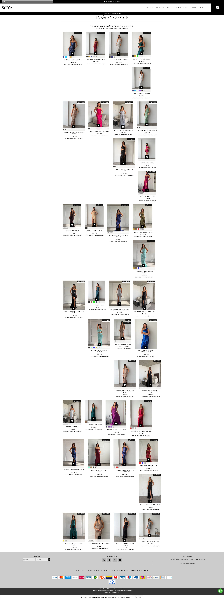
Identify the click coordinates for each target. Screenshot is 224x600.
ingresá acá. (117, 590)
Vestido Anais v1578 (72, 230)
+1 (91, 128)
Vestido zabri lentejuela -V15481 (99, 470)
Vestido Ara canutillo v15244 (150, 504)
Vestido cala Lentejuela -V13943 (74, 544)
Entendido (137, 597)
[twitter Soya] (115, 560)
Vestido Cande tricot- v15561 (74, 470)
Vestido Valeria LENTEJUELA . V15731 (118, 235)
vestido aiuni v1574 (72, 426)
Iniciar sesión (116, 1)
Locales (169, 8)
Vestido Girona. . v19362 (142, 93)
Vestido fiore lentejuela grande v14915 (146, 351)
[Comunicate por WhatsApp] (220, 590)
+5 (144, 90)
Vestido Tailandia (147, 163)
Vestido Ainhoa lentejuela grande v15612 (125, 470)
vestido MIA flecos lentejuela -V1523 (74, 133)
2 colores (65, 227)
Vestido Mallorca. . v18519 (119, 59)
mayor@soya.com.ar (200, 559)
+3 (114, 56)
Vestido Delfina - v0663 (94, 424)
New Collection (148, 8)
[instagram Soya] (104, 560)
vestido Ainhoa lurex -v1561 (119, 310)
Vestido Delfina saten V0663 (116, 429)
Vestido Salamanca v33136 (73, 60)
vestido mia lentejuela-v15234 (141, 431)
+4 (139, 127)
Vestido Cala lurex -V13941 (143, 232)
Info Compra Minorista (180, 8)
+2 (72, 56)
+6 (114, 341)
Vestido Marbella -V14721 (94, 231)
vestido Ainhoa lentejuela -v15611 (125, 391)
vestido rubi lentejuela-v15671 (99, 543)
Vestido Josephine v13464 (148, 466)
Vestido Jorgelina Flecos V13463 (124, 170)
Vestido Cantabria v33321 (96, 59)
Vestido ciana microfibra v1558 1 (125, 544)
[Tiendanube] (112, 593)
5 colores (141, 193)
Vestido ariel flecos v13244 (123, 130)
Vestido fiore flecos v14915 (147, 130)
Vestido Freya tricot (97, 305)
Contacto (201, 8)
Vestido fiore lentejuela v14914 (144, 271)
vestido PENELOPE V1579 (147, 196)
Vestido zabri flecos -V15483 (99, 131)
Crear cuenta (109, 1)
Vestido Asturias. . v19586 (141, 59)
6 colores (141, 160)
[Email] (120, 560)
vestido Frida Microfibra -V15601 (151, 391)
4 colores (111, 306)
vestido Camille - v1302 (123, 344)
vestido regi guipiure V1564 (150, 541)
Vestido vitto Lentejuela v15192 (99, 351)
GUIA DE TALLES (160, 8)
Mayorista (193, 8)
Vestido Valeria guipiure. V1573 (144, 311)
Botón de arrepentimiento (126, 590)
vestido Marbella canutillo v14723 (74, 312)
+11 (66, 540)
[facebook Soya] (109, 560)
